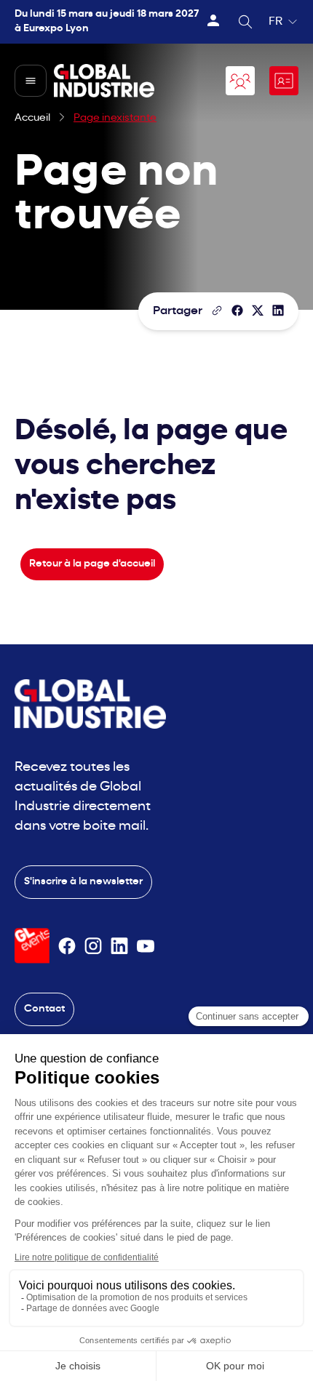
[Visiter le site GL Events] (32, 946)
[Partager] (237, 310)
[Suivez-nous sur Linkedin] (119, 946)
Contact (44, 1009)
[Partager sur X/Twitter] (258, 310)
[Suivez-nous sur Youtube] (145, 946)
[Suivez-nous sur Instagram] (93, 946)
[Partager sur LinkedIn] (278, 310)
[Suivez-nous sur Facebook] (67, 946)
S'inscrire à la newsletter (83, 881)
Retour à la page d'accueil (92, 564)
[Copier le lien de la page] (217, 310)
